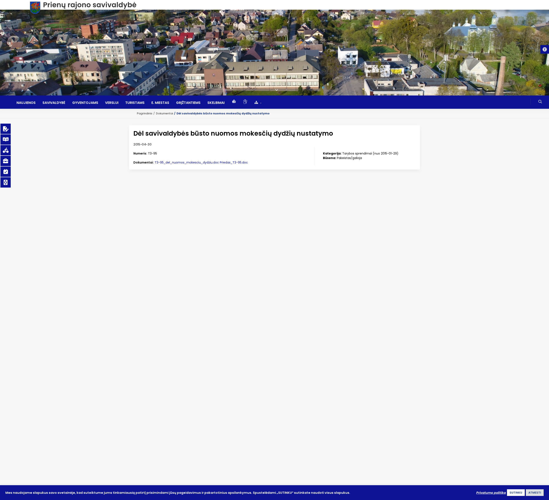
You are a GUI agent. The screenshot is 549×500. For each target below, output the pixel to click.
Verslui (111, 103)
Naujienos (26, 103)
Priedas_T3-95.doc (234, 162)
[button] (544, 49)
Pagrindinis (144, 113)
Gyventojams (85, 103)
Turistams (135, 103)
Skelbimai (216, 103)
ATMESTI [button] (534, 493)
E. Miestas (160, 103)
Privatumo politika (491, 493)
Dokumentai (164, 113)
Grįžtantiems (188, 103)
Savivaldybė (53, 103)
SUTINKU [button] (516, 493)
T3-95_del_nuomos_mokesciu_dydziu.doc (187, 162)
